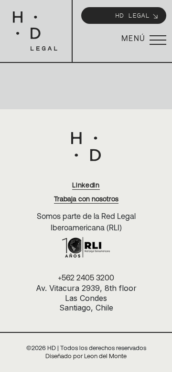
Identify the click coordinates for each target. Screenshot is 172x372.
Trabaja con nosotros (86, 199)
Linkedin (86, 185)
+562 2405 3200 (86, 277)
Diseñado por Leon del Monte (86, 356)
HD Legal (132, 15)
